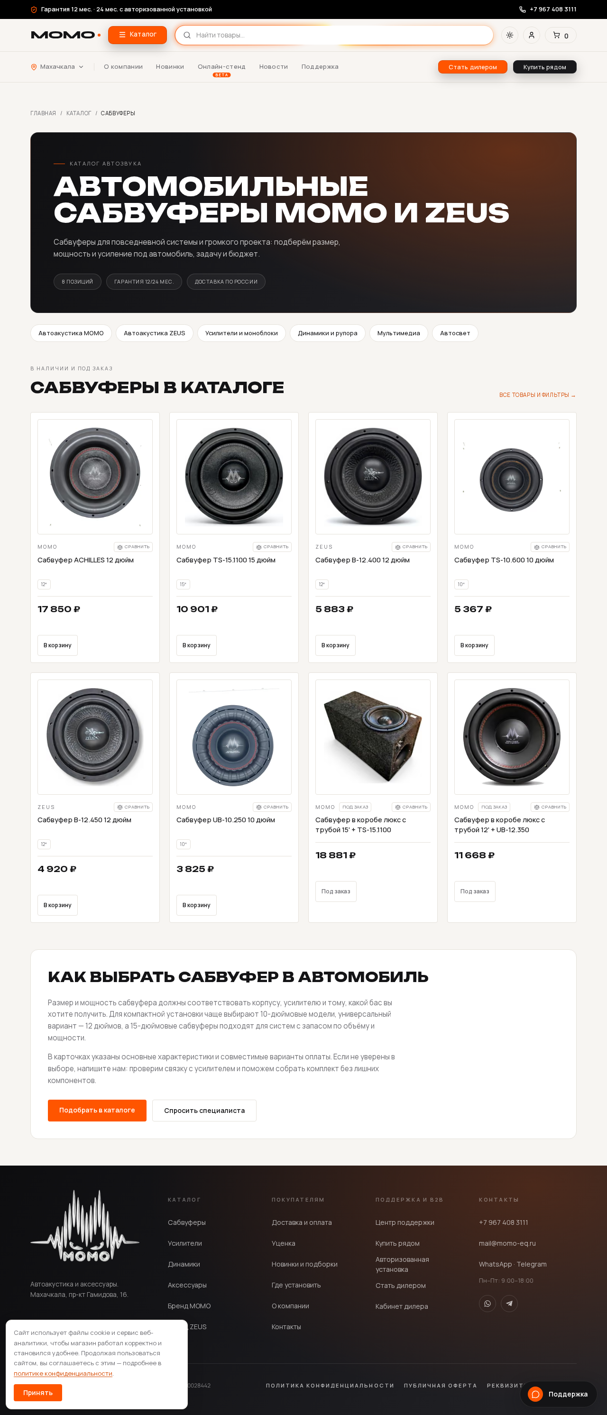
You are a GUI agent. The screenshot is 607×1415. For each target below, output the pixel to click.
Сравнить (137, 546)
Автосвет (455, 333)
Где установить (296, 1284)
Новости (273, 66)
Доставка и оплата (302, 1222)
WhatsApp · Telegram (513, 1263)
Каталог (79, 113)
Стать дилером (401, 1285)
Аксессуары (187, 1284)
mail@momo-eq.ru (507, 1243)
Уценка (283, 1243)
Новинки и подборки (305, 1263)
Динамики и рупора (328, 333)
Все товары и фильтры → (538, 394)
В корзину (58, 645)
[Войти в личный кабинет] (531, 35)
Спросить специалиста (204, 1110)
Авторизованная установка (402, 1264)
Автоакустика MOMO (71, 333)
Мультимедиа (398, 333)
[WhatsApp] (487, 1303)
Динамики (184, 1263)
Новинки (170, 66)
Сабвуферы (187, 1222)
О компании (123, 66)
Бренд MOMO (189, 1305)
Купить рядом (398, 1243)
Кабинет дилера (402, 1306)
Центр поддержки (405, 1222)
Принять (38, 1392)
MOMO (62, 35)
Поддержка (320, 66)
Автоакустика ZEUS (154, 333)
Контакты (286, 1326)
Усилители (185, 1243)
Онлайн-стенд (222, 67)
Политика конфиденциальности (330, 1385)
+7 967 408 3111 (503, 1222)
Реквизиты (508, 1385)
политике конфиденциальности (63, 1373)
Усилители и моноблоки (241, 333)
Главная (43, 113)
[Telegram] (509, 1303)
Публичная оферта (441, 1385)
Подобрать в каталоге (97, 1109)
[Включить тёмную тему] (509, 35)
